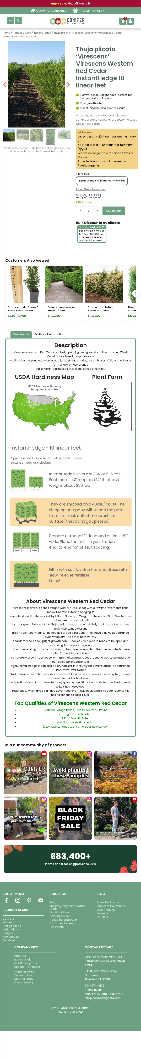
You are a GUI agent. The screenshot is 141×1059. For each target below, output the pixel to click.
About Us (20, 956)
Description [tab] (21, 334)
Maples (7, 922)
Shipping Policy (24, 972)
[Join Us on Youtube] (40, 902)
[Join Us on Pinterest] (29, 902)
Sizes (28, 33)
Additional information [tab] (49, 334)
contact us (101, 961)
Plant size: (83, 174)
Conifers (8, 919)
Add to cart (113, 211)
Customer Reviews (62, 923)
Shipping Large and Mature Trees (68, 907)
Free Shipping (23, 982)
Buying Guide (22, 960)
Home (6, 33)
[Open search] (18, 20)
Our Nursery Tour (25, 963)
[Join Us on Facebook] (6, 902)
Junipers (102, 913)
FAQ (52, 902)
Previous (5, 84)
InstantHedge (42, 33)
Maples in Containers (111, 906)
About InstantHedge (63, 920)
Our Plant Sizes (59, 912)
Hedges (17, 33)
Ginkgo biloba (12, 926)
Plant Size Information (91, 189)
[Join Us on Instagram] (17, 902)
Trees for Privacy (108, 902)
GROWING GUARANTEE (51, 11)
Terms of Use (23, 975)
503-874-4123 (94, 986)
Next (68, 84)
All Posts (102, 917)
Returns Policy (23, 979)
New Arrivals (11, 937)
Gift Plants (57, 927)
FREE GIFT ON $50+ (91, 11)
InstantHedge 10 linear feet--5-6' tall (101, 180)
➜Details (85, 3)
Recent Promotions (27, 967)
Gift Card (9, 940)
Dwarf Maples (106, 910)
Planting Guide (59, 916)
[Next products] (135, 293)
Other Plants (11, 929)
